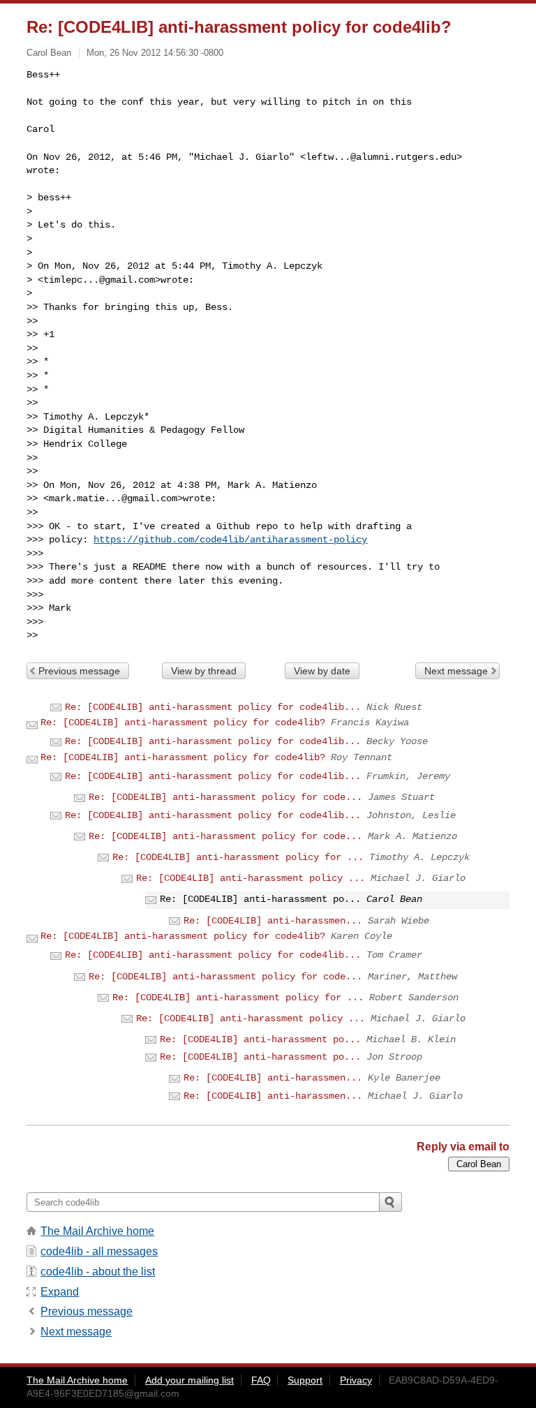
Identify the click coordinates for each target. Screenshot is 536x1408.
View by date (322, 670)
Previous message (79, 670)
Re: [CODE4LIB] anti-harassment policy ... (250, 878)
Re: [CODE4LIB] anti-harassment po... (260, 1039)
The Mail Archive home (97, 1231)
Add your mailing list (189, 1380)
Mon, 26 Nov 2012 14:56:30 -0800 (155, 52)
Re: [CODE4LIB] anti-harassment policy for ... (238, 857)
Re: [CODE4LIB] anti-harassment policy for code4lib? (182, 722)
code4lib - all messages (99, 1251)
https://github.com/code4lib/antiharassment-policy (230, 539)
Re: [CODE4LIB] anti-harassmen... (273, 920)
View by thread (204, 670)
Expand (59, 1292)
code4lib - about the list (97, 1271)
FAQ (261, 1380)
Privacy (356, 1380)
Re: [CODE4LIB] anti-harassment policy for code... (225, 797)
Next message (456, 670)
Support (305, 1380)
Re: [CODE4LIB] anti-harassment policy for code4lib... (213, 707)
